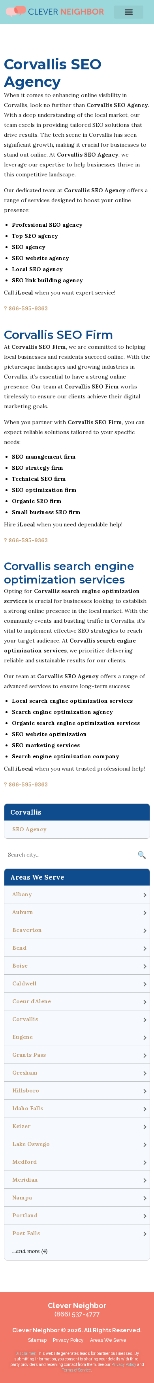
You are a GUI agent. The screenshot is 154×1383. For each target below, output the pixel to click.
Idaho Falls (27, 1108)
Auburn (22, 912)
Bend (19, 947)
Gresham (25, 1072)
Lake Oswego (31, 1144)
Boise (20, 965)
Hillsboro (25, 1090)
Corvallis (25, 1019)
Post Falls (26, 1233)
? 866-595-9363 (26, 308)
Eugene (22, 1037)
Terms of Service (76, 1370)
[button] (128, 12)
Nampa (22, 1197)
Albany (22, 894)
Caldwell (24, 983)
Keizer (21, 1126)
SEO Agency (29, 829)
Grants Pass (29, 1054)
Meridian (25, 1179)
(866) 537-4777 (77, 1314)
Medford (24, 1161)
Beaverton (27, 929)
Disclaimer (25, 1353)
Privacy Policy (124, 1364)
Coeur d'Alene (31, 1001)
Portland (25, 1215)
